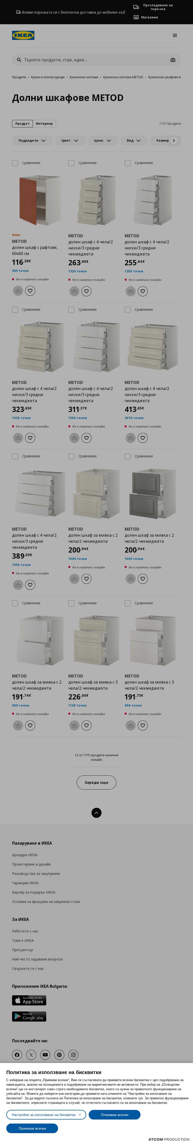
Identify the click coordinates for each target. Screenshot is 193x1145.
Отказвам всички (114, 1115)
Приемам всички (32, 1128)
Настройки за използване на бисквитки (44, 1115)
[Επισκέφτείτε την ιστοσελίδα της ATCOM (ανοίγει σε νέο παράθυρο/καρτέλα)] (169, 1139)
